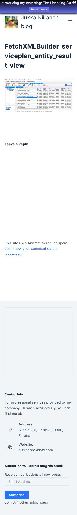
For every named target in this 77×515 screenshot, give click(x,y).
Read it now (39, 9)
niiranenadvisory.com (36, 450)
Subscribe (17, 495)
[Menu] (70, 22)
